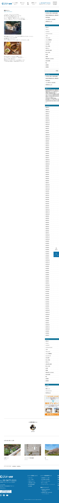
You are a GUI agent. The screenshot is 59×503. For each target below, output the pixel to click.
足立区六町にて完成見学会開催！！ (52, 98)
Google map (2, 487)
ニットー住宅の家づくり (46, 475)
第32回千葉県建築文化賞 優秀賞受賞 (52, 90)
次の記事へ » (19, 466)
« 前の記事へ (14, 466)
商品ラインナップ (45, 487)
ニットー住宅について (32, 475)
